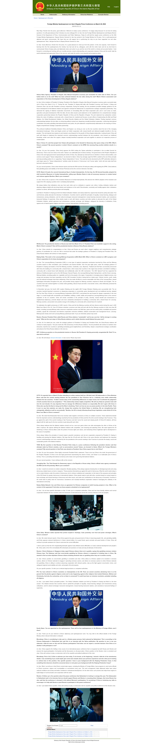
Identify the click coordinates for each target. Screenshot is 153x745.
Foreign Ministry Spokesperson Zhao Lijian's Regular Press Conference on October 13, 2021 (70, 736)
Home (42, 14)
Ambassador (53, 14)
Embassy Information (68, 14)
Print (92, 725)
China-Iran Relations (86, 14)
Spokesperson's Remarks (46, 18)
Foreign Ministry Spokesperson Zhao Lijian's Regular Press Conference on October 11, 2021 (70, 732)
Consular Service (103, 14)
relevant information (56, 337)
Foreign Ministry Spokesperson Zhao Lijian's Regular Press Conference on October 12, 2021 (70, 734)
